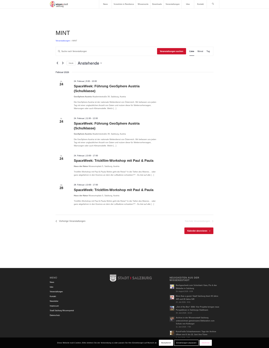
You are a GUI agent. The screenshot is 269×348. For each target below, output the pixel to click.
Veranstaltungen (63, 41)
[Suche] (213, 4)
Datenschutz (55, 315)
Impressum (54, 306)
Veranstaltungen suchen (171, 51)
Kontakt (53, 296)
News (52, 282)
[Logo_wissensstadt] (59, 4)
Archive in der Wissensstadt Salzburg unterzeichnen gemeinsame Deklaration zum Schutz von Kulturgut (195, 321)
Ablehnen (206, 343)
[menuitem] (105, 4)
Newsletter (54, 301)
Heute (71, 63)
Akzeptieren (166, 343)
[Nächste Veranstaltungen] (62, 63)
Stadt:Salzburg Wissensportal (62, 310)
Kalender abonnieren (197, 230)
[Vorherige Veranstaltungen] (57, 63)
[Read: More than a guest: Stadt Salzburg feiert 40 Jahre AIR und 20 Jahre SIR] (172, 297)
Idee (51, 287)
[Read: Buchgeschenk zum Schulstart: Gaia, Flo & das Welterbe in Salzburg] (172, 286)
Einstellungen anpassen (186, 343)
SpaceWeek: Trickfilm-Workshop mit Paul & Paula (113, 160)
